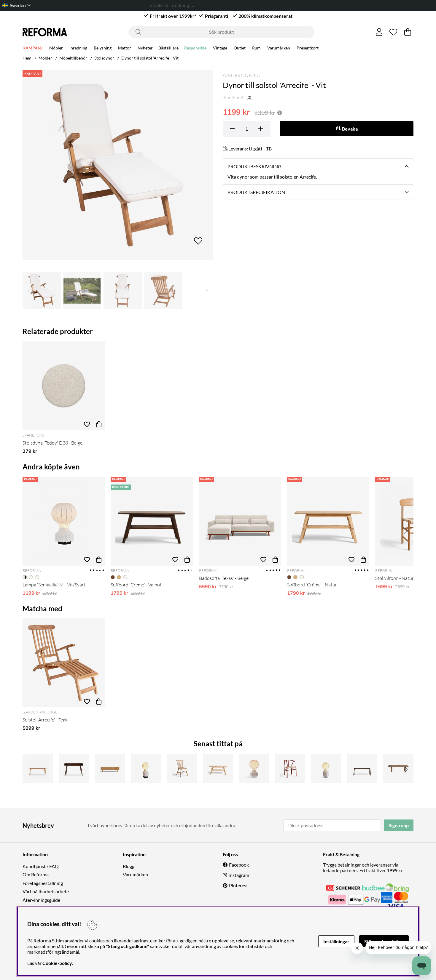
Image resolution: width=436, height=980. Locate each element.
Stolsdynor (104, 57)
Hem (27, 57)
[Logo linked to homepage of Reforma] (45, 32)
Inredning (78, 47)
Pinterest (238, 885)
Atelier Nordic (241, 75)
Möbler (56, 47)
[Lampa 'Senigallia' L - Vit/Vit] (254, 768)
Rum (256, 47)
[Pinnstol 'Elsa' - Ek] (182, 768)
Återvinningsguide (41, 900)
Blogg (128, 866)
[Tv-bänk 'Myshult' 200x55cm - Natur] (110, 768)
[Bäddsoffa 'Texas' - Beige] (240, 521)
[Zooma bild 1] (118, 165)
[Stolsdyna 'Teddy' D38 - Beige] (64, 385)
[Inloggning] (379, 32)
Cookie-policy (57, 963)
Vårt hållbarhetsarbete (46, 891)
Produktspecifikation (256, 192)
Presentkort (308, 47)
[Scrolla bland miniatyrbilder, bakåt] (28, 290)
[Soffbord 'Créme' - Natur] (328, 521)
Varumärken (278, 47)
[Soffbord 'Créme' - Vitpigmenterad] (218, 768)
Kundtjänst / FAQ (41, 866)
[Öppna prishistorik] (279, 113)
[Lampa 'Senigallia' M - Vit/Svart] (64, 521)
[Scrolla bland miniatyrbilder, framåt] (207, 290)
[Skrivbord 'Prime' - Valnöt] (74, 768)
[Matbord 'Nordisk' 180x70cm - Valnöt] (362, 768)
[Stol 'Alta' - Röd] (290, 768)
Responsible (195, 47)
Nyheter (145, 47)
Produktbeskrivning (254, 166)
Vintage (220, 47)
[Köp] (99, 424)
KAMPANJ (33, 47)
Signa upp (399, 825)
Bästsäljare (168, 47)
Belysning (103, 47)
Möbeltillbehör (73, 57)
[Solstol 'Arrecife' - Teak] (64, 662)
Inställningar (336, 941)
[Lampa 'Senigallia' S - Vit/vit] (326, 768)
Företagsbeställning (43, 883)
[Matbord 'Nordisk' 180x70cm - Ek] (38, 768)
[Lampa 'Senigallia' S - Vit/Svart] (146, 768)
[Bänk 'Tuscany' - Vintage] (398, 768)
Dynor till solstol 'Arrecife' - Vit (150, 57)
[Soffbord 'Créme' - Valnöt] (152, 521)
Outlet (240, 47)
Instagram (238, 875)
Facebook (239, 864)
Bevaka (350, 128)
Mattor (124, 47)
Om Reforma (36, 874)
